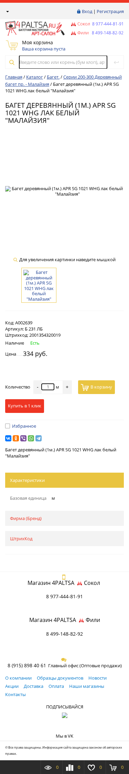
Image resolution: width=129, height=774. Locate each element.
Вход (87, 11)
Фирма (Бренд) (26, 518)
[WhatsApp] (31, 438)
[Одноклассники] (16, 438)
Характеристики (27, 480)
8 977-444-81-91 (107, 24)
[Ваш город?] (7, 11)
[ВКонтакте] (8, 438)
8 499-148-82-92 (64, 634)
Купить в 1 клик (24, 406)
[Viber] (23, 438)
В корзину (101, 387)
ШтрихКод (21, 538)
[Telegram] (38, 438)
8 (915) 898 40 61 (27, 665)
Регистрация (110, 11)
